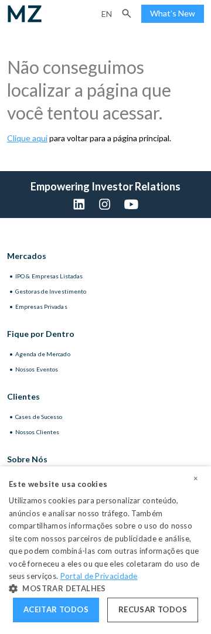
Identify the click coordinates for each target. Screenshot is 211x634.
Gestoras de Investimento (50, 291)
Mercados (26, 256)
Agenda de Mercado (42, 353)
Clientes (23, 396)
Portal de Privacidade (99, 576)
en (106, 14)
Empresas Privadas (41, 306)
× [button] (195, 479)
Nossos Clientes (37, 431)
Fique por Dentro (40, 334)
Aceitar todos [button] (56, 609)
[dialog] (105, 550)
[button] (126, 13)
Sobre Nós (27, 459)
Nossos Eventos (36, 369)
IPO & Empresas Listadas (49, 275)
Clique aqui (27, 138)
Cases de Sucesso (39, 416)
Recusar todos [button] (152, 609)
